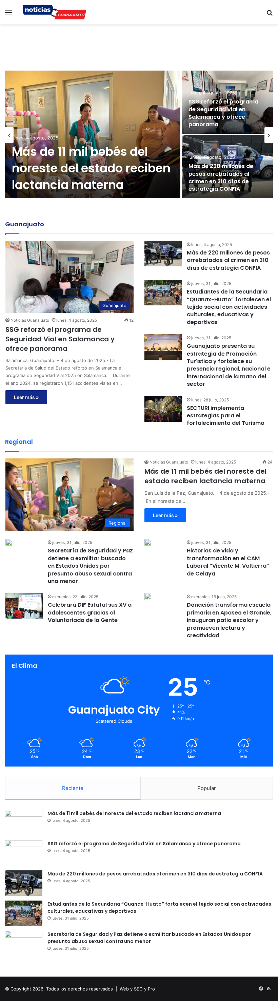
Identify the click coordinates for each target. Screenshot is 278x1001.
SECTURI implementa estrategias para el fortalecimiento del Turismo (225, 415)
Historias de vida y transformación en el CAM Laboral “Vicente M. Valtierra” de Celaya (228, 562)
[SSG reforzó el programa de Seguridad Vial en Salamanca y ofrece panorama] (23, 853)
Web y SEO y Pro (137, 988)
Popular (206, 788)
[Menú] (8, 14)
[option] (139, 135)
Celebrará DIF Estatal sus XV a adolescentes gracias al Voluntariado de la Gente (90, 612)
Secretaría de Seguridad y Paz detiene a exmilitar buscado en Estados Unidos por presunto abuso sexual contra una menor (90, 566)
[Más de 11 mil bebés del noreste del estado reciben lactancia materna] (92, 134)
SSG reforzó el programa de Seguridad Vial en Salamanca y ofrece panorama (223, 113)
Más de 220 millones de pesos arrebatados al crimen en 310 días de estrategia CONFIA (220, 177)
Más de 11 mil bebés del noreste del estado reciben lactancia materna (91, 168)
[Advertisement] (139, 46)
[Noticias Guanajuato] (54, 12)
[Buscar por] (269, 14)
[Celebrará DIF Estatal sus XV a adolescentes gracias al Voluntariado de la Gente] (24, 605)
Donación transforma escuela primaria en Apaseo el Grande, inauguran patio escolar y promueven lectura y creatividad (229, 620)
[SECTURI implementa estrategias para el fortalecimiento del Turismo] (163, 409)
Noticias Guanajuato (30, 320)
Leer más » (26, 397)
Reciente (72, 788)
